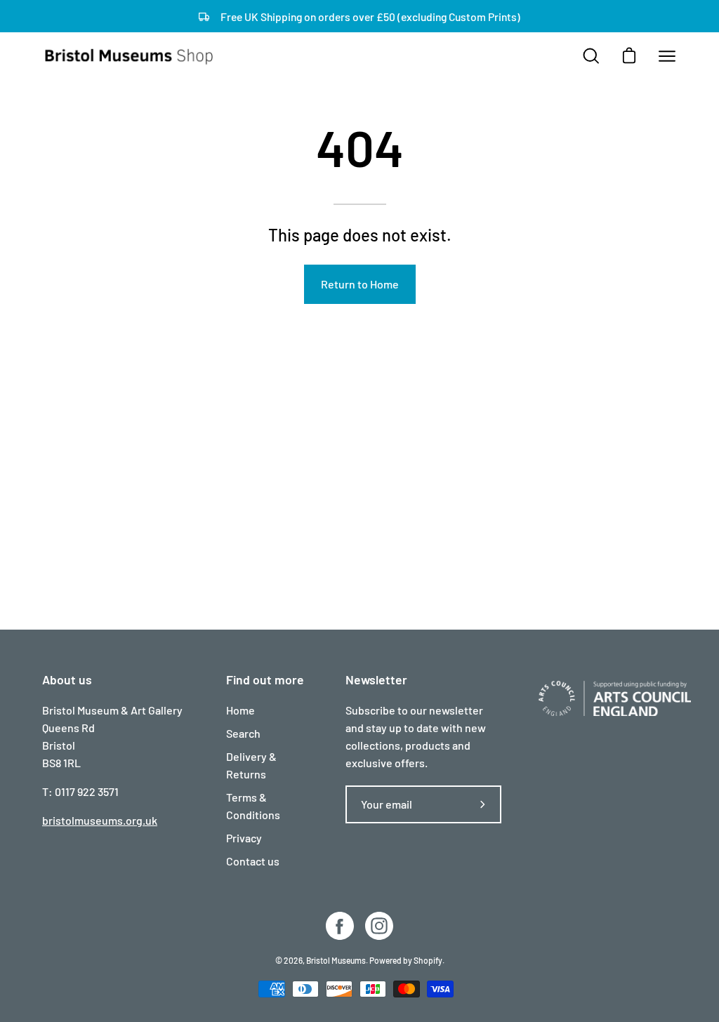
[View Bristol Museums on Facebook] (340, 926)
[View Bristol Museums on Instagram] (379, 926)
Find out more (265, 679)
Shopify (428, 960)
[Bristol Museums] (130, 56)
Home (240, 710)
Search (243, 733)
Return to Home (360, 284)
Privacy (244, 837)
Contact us (252, 861)
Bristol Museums (336, 960)
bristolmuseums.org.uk (99, 820)
